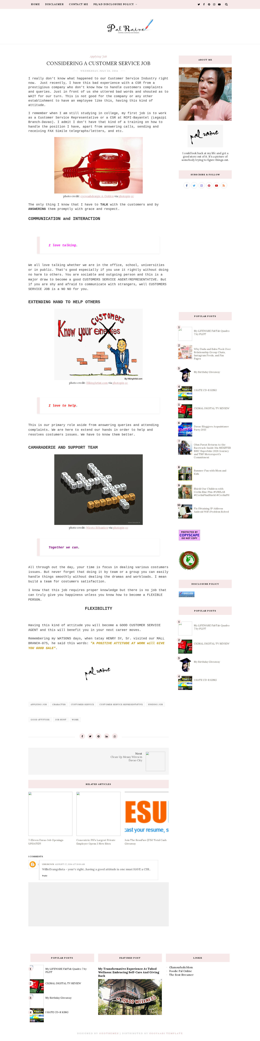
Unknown (48, 864)
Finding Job (155, 704)
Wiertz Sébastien (97, 527)
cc (132, 196)
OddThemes (109, 1033)
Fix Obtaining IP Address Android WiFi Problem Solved (211, 510)
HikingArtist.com (97, 383)
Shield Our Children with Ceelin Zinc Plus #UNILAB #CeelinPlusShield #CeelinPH (211, 492)
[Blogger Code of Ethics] (189, 569)
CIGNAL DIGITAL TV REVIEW (211, 408)
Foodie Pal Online (180, 971)
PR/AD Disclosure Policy (114, 4)
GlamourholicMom (181, 967)
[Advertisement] (205, 250)
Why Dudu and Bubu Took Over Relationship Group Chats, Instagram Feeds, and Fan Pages (212, 353)
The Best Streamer (181, 974)
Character (59, 704)
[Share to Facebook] (82, 736)
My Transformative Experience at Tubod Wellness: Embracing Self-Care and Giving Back (128, 972)
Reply (44, 875)
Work (75, 719)
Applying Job (98, 56)
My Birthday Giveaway (207, 372)
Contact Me (78, 4)
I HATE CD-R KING (205, 390)
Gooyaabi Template (166, 1033)
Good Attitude (40, 719)
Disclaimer (54, 4)
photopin (124, 196)
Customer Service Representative (121, 704)
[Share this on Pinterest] (98, 736)
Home (35, 4)
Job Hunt (61, 719)
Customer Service (82, 704)
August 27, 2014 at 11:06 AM (70, 864)
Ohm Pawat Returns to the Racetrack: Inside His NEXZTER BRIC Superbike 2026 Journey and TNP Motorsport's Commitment (212, 451)
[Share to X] (90, 736)
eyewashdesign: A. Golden (97, 196)
